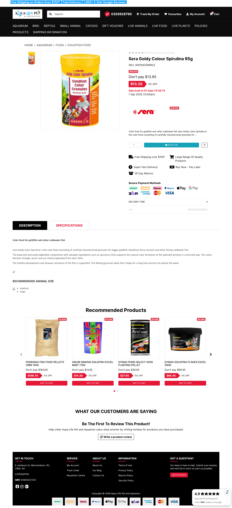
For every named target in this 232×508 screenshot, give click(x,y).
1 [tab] (114, 391)
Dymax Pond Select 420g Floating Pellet (135, 363)
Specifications (69, 225)
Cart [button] (215, 14)
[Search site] (50, 14)
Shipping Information (50, 32)
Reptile (49, 25)
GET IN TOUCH (179, 475)
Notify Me (172, 145)
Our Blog (96, 470)
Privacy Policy (125, 470)
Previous (21, 354)
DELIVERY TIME (137, 201)
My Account (73, 465)
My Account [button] (197, 14)
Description (30, 225)
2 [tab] (117, 391)
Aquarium (20, 25)
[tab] (30, 225)
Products (20, 32)
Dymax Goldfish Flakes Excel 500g (185, 363)
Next (211, 354)
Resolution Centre (76, 475)
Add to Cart (46, 383)
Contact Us (98, 475)
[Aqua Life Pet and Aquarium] (27, 14)
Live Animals (137, 25)
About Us (97, 465)
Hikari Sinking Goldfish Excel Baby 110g (92, 363)
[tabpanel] (47, 351)
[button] (205, 145)
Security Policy (126, 480)
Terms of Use (125, 465)
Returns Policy (125, 475)
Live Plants (181, 25)
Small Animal (70, 25)
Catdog (92, 25)
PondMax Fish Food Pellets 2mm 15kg (45, 363)
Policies (201, 25)
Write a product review (117, 436)
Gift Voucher (112, 25)
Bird (36, 25)
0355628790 (121, 14)
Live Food (159, 25)
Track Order (73, 470)
